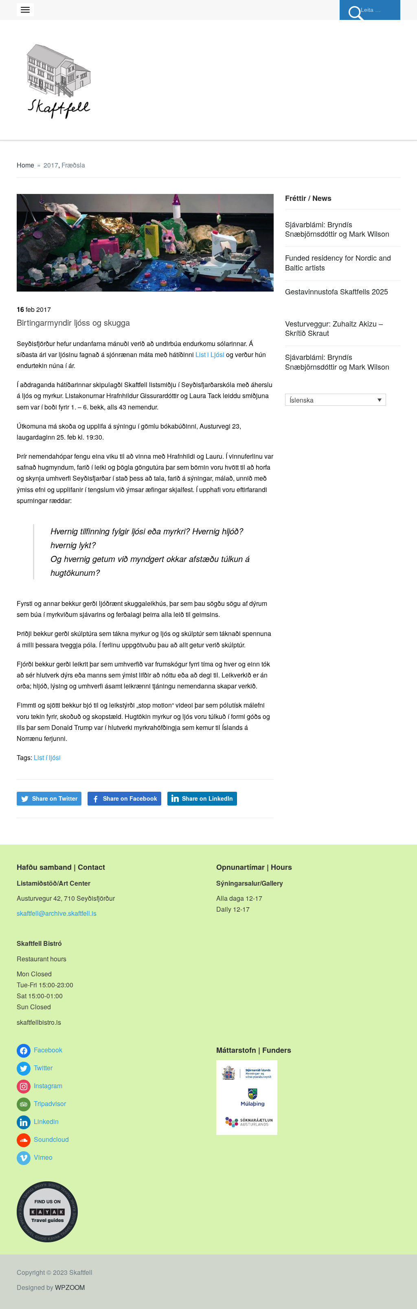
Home (25, 165)
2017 (51, 165)
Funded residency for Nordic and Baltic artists (338, 262)
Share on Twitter (54, 798)
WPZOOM (70, 1287)
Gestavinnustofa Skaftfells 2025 (336, 291)
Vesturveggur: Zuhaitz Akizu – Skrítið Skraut (334, 328)
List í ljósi (47, 757)
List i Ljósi (210, 354)
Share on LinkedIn (207, 798)
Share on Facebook (130, 798)
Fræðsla (73, 165)
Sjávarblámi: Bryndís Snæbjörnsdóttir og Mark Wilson (337, 229)
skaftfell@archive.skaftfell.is (57, 913)
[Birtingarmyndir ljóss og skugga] (145, 241)
